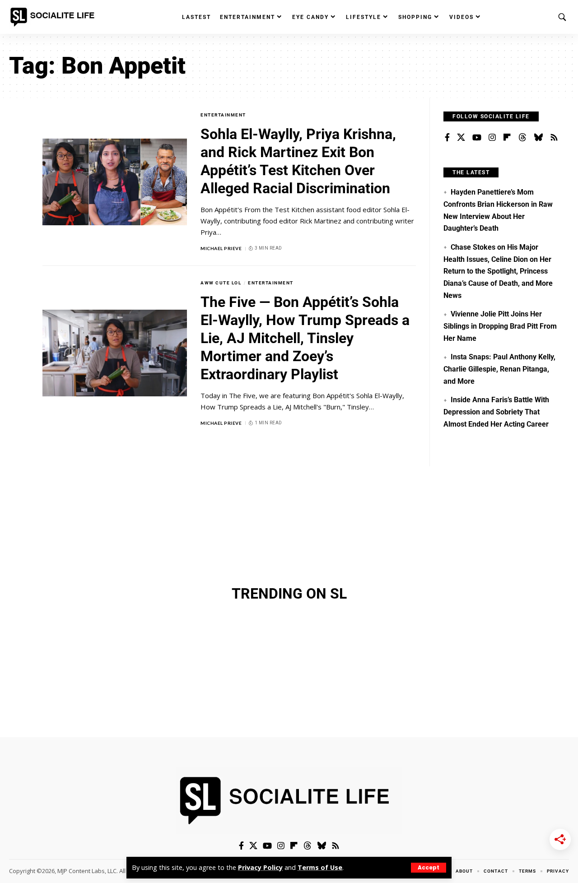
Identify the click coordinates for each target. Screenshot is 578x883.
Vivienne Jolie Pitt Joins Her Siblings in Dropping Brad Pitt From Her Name (500, 326)
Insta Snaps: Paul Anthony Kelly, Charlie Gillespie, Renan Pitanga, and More (499, 369)
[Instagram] (492, 137)
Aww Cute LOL (220, 282)
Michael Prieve (221, 248)
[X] (461, 137)
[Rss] (554, 137)
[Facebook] (447, 137)
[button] (428, 868)
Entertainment (223, 114)
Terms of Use (320, 867)
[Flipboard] (507, 137)
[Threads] (522, 137)
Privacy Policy (260, 867)
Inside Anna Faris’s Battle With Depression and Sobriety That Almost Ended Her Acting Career (496, 411)
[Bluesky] (538, 137)
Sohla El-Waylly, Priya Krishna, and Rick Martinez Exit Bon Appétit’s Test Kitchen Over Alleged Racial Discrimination (298, 161)
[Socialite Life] (54, 17)
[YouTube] (477, 137)
